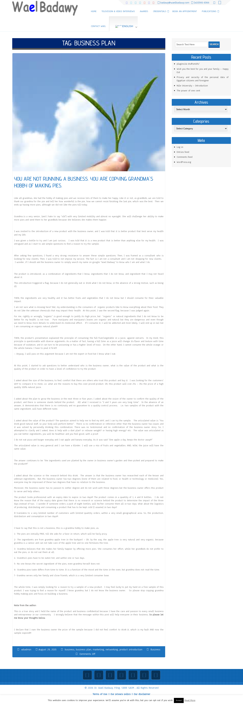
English (127, 26)
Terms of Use (100, 694)
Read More (189, 700)
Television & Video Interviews (118, 11)
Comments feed (184, 157)
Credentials (159, 11)
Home (94, 11)
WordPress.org (184, 162)
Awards (144, 11)
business (69, 649)
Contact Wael (98, 26)
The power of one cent (188, 90)
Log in (180, 147)
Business (155, 649)
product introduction (131, 649)
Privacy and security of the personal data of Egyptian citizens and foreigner (202, 79)
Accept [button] (179, 700)
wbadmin (26, 649)
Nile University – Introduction (192, 85)
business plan (83, 649)
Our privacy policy (121, 694)
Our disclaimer (142, 694)
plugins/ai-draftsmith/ (188, 63)
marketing (98, 649)
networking (112, 649)
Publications (209, 11)
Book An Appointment (184, 11)
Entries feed (183, 152)
